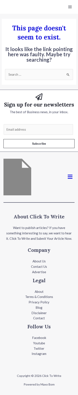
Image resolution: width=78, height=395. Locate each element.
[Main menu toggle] (70, 7)
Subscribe (39, 143)
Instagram (39, 354)
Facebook (39, 338)
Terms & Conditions (39, 297)
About (39, 291)
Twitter (39, 348)
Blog (39, 307)
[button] (70, 177)
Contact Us (39, 266)
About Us (39, 261)
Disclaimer (39, 313)
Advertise (39, 272)
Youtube (39, 343)
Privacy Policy (39, 302)
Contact (39, 318)
